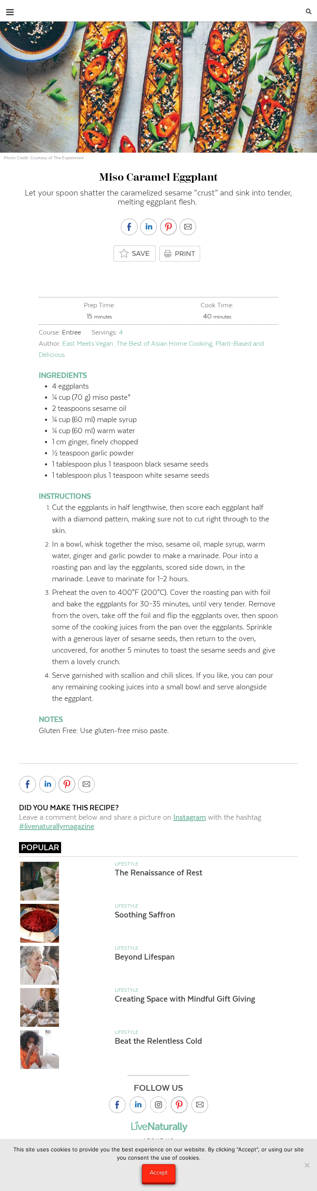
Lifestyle (126, 864)
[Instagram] (158, 1105)
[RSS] (200, 1105)
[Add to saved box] (135, 253)
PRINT (180, 253)
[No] (307, 1165)
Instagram (189, 817)
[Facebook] (117, 1105)
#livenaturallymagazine (56, 826)
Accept (159, 1172)
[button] (10, 10)
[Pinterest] (179, 1105)
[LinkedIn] (138, 1105)
